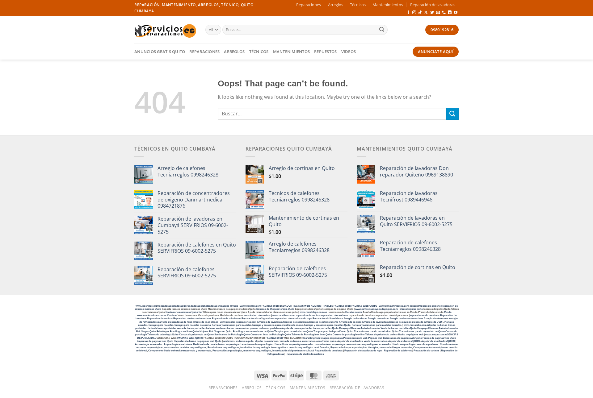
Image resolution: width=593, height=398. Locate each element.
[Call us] (444, 12)
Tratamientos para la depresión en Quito (422, 331)
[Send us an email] (438, 12)
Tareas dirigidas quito (410, 309)
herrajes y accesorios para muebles (231, 325)
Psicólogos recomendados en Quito (253, 331)
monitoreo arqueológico (257, 350)
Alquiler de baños (437, 325)
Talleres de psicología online (381, 334)
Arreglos (335, 4)
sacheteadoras (208, 306)
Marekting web (311, 338)
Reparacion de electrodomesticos (192, 318)
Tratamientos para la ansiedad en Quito (376, 331)
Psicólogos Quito (146, 331)
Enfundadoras (191, 306)
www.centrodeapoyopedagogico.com (376, 309)
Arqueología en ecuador (148, 344)
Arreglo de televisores (436, 318)
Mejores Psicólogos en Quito (216, 331)
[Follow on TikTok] (420, 12)
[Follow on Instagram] (414, 12)
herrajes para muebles (161, 325)
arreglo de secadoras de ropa (175, 322)
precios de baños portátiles (265, 328)
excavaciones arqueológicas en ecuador (369, 344)
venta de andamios (290, 341)
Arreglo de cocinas (378, 318)
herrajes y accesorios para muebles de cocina (277, 325)
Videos (348, 51)
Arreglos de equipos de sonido (405, 322)
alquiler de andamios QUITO (404, 341)
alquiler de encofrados (350, 341)
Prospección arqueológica (227, 350)
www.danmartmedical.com (394, 306)
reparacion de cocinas (308, 315)
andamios (228, 341)
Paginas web (375, 338)
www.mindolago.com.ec (313, 312)
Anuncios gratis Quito (159, 51)
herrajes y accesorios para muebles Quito (327, 325)
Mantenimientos (387, 4)
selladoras (177, 306)
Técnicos (358, 4)
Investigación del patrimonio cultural (293, 350)
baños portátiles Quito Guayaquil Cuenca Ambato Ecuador (346, 328)
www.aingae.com (434, 334)
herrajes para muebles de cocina (193, 325)
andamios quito (245, 341)
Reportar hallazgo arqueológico (348, 347)
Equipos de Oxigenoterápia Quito (275, 309)
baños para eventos (238, 328)
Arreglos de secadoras (295, 322)
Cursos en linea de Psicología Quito (270, 334)
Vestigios (373, 347)
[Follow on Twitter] (432, 12)
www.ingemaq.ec (145, 306)
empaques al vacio (227, 306)
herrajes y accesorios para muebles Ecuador (376, 325)
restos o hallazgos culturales (396, 347)
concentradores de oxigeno (425, 306)
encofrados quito (326, 341)
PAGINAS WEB (342, 306)
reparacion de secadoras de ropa (293, 318)
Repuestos (325, 51)
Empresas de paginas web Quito (155, 341)
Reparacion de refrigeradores (258, 318)
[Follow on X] (426, 12)
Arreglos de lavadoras (269, 322)
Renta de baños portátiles (161, 328)
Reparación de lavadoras (432, 4)
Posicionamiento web (355, 338)
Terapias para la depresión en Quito (333, 331)
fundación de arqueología (255, 347)
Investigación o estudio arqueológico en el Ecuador (300, 347)
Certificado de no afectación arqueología (216, 344)
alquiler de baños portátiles (296, 328)
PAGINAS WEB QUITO (364, 306)
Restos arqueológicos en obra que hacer (416, 344)
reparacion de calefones (334, 315)
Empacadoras (163, 306)
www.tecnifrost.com (283, 315)
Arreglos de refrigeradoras (323, 322)
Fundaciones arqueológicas (223, 347)
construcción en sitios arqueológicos (185, 347)
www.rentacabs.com (415, 325)
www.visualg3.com (250, 306)
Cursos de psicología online (348, 334)
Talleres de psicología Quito (163, 334)
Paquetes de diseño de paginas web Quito (197, 341)
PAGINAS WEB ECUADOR (277, 306)
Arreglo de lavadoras (355, 318)
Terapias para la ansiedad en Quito (293, 331)
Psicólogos (163, 331)
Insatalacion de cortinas (257, 315)
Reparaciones (308, 4)
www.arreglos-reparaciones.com (238, 322)
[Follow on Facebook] (408, 12)
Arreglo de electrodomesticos (406, 318)
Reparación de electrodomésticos (305, 354)
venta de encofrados (375, 341)
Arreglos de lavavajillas (375, 322)
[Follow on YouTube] (455, 12)
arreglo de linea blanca (205, 322)
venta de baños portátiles (191, 328)
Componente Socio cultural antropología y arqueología (179, 350)
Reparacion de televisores (226, 318)
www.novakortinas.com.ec (151, 315)
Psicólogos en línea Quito (184, 331)
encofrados (308, 341)
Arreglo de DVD (433, 322)
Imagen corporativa (332, 338)
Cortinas (172, 315)
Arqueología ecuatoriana (178, 344)
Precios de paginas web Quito (439, 338)
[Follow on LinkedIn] (450, 12)
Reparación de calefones (398, 350)
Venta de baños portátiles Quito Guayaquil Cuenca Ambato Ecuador (419, 328)
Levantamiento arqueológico (257, 344)
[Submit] (381, 30)
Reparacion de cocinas (160, 318)
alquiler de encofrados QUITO (438, 341)
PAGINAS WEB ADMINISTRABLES (313, 306)
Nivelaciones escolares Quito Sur (184, 312)
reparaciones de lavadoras (424, 315)
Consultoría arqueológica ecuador (294, 344)
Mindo (448, 312)
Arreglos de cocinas (350, 322)
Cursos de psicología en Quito (196, 334)
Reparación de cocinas (426, 350)
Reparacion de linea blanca (328, 318)
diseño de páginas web (410, 334)
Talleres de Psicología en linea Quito (312, 334)
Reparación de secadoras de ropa (363, 350)
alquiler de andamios (266, 341)
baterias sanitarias (216, 328)
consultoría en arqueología (330, 344)
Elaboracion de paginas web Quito (402, 338)
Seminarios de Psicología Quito (232, 334)
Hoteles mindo (353, 312)
